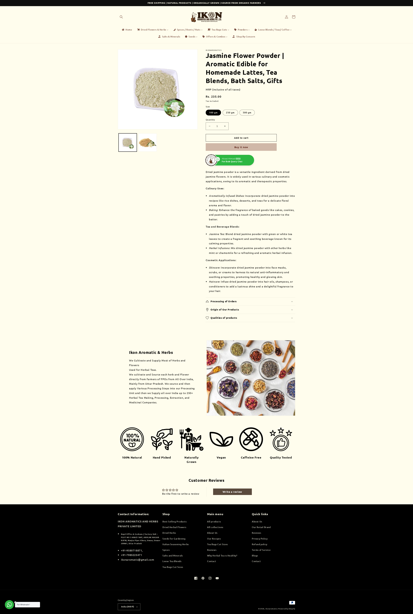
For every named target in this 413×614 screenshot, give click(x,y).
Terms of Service (261, 549)
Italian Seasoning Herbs (175, 544)
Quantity (210, 119)
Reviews (211, 549)
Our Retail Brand (261, 527)
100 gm (213, 112)
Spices (166, 549)
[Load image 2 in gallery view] (147, 142)
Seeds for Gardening (173, 538)
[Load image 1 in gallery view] (128, 142)
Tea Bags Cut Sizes (172, 567)
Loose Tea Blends (171, 561)
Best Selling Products (174, 521)
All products (214, 521)
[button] (121, 16)
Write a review (232, 491)
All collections (215, 527)
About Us (212, 532)
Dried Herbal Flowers (174, 527)
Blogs (255, 555)
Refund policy (259, 544)
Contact (211, 561)
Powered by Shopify (286, 608)
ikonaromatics (272, 608)
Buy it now (241, 147)
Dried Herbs (169, 532)
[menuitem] (126, 29)
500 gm (247, 112)
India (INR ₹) (127, 606)
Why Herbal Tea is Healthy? (222, 555)
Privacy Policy (259, 538)
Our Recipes (214, 538)
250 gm (230, 112)
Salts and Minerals (172, 555)
